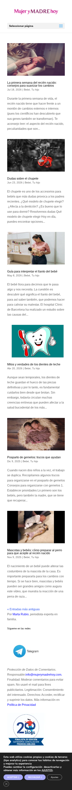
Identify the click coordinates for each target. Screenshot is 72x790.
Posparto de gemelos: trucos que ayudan (34, 457)
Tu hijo (35, 89)
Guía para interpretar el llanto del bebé (32, 271)
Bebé (27, 89)
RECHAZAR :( (35, 777)
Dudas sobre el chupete (22, 178)
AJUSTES (47, 770)
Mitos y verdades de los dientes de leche (33, 364)
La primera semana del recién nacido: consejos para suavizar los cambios (31, 84)
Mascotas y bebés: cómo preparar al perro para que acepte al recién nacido (34, 552)
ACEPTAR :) (13, 777)
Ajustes (54, 777)
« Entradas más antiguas (23, 609)
